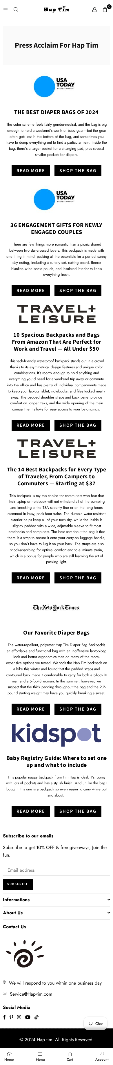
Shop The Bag (77, 170)
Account (102, 1059)
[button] (105, 9)
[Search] (16, 9)
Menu (40, 1059)
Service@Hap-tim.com (31, 994)
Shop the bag (77, 425)
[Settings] (94, 9)
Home (9, 1059)
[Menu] (5, 9)
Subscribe (17, 884)
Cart (70, 1059)
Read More (31, 170)
